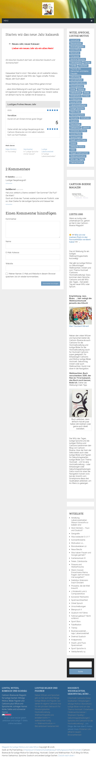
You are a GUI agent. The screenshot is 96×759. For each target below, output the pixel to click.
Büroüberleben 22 (79, 546)
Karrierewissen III (78, 558)
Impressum (29, 750)
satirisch (86, 127)
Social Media (75, 134)
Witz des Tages (77, 159)
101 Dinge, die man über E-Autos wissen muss (80, 726)
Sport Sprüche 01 (78, 648)
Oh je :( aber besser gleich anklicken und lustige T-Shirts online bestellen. (15, 721)
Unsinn (73, 143)
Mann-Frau (75, 112)
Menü (6, 21)
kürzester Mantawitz (80, 597)
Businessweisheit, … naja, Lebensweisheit (80, 632)
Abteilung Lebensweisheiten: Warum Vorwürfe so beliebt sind (79, 521)
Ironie (72, 89)
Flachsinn (83, 65)
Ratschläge (75, 124)
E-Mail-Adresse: (12, 252)
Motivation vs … (77, 543)
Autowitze (74, 40)
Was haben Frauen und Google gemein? (81, 554)
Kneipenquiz (75, 99)
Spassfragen (75, 137)
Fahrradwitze (76, 62)
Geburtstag (75, 77)
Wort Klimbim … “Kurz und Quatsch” (80, 529)
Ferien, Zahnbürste (79, 561)
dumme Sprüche (77, 59)
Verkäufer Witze (77, 146)
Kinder (86, 92)
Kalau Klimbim (11, 149)
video (72, 150)
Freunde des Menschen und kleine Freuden (79, 71)
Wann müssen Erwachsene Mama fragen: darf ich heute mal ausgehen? (80, 573)
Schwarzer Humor (78, 131)
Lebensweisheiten (78, 105)
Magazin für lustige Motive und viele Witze (20, 747)
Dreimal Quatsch (78, 636)
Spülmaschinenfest (79, 600)
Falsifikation (76, 625)
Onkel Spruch (77, 603)
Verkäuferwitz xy (78, 651)
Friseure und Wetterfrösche (77, 565)
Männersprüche (77, 115)
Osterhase (85, 118)
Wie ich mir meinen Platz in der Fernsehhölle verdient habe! (80, 238)
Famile (87, 62)
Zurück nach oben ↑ (66, 755)
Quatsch (74, 121)
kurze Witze (75, 102)
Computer (74, 56)
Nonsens (74, 118)
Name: (8, 241)
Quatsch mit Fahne (79, 613)
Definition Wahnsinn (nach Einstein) (79, 581)
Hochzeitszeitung (78, 83)
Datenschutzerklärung (45, 750)
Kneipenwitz (76, 640)
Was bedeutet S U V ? (80, 537)
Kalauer (81, 89)
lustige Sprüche (77, 108)
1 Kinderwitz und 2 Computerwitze (79, 592)
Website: (9, 263)
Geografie (75, 533)
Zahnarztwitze (76, 162)
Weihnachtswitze (77, 156)
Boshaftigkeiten (77, 46)
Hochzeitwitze (76, 86)
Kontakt (77, 750)
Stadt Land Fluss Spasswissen (78, 644)
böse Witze (75, 50)
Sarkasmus (75, 127)
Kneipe (86, 96)
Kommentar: (11, 219)
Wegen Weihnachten (79, 153)
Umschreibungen (78, 606)
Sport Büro (76, 621)
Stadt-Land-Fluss (78, 140)
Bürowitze (74, 53)
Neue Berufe (76, 549)
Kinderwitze (75, 96)
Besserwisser (76, 43)
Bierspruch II (76, 609)
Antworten (9, 183)
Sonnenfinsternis (78, 540)
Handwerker (28, 149)
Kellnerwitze (75, 92)
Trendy (74, 628)
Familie (73, 65)
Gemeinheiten (76, 80)
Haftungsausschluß (64, 750)
